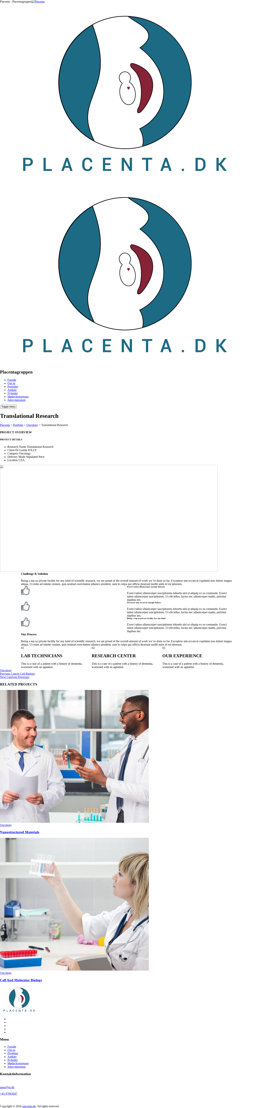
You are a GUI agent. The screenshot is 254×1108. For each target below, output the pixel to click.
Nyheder (12, 393)
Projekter (12, 386)
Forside (11, 379)
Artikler (12, 389)
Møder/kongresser (18, 396)
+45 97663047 (8, 1093)
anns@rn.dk (7, 1087)
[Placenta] (124, 183)
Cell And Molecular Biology (21, 980)
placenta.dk (29, 1106)
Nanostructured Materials (19, 832)
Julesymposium (16, 400)
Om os (11, 383)
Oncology (6, 670)
